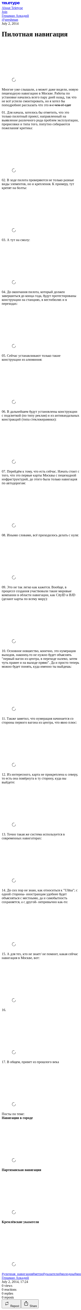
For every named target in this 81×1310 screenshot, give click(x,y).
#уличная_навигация (17, 1274)
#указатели (51, 1274)
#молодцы (66, 1274)
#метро (38, 1274)
